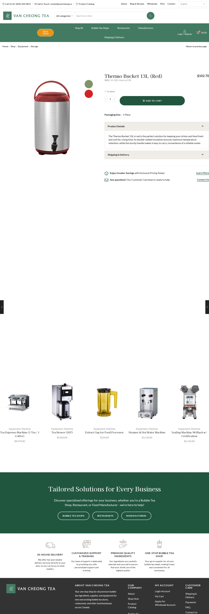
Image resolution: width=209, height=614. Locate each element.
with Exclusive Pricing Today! (137, 172)
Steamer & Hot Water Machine (147, 432)
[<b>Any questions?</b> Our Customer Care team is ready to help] (106, 180)
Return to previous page (196, 46)
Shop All (79, 28)
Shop (13, 46)
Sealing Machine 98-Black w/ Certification (189, 434)
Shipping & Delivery (114, 37)
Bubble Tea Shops (100, 28)
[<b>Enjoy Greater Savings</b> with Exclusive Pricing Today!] (106, 173)
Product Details (116, 126)
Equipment (23, 46)
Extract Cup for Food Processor (104, 432)
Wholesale (152, 3)
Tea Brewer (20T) (62, 432)
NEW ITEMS (45, 32)
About (124, 3)
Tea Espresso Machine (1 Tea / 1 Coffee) (19, 434)
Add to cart (154, 100)
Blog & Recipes (137, 3)
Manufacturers (145, 28)
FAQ (162, 3)
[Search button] (150, 16)
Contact (171, 3)
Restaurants (123, 28)
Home (5, 46)
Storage (34, 46)
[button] (157, 126)
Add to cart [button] (21, 419)
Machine (26, 428)
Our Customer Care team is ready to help (140, 179)
